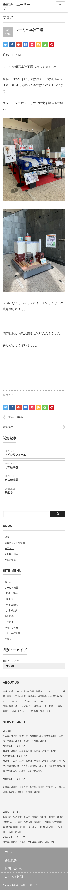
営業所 (9, 622)
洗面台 (9, 492)
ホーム (8, 582)
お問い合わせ (11, 627)
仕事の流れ (12, 604)
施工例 (9, 599)
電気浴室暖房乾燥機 (15, 543)
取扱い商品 (12, 593)
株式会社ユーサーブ (26, 885)
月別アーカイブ (11, 661)
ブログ (9, 395)
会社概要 (9, 616)
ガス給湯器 (11, 467)
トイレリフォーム (15, 454)
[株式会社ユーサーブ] (16, 7)
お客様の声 (12, 610)
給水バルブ (8, 427)
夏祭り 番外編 (15, 417)
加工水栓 (9, 548)
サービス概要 (11, 587)
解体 (7, 537)
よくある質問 (13, 633)
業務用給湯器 (11, 554)
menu (60, 4)
